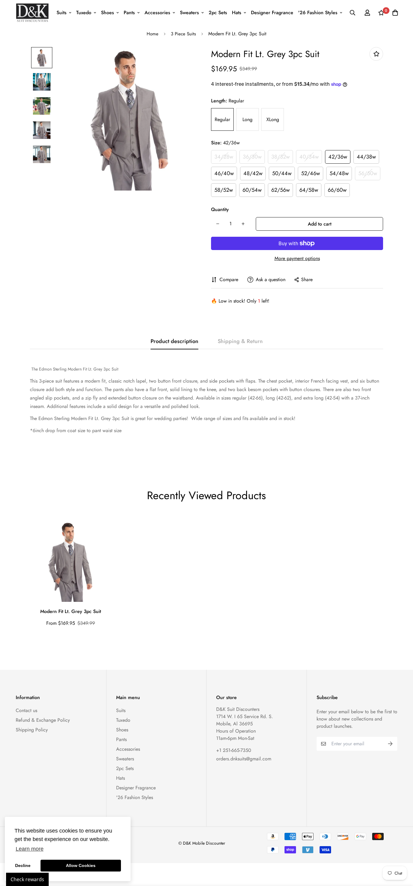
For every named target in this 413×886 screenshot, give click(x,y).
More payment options (297, 258)
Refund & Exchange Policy (43, 720)
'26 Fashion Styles (317, 12)
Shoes (107, 12)
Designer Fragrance (272, 12)
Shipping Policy (32, 729)
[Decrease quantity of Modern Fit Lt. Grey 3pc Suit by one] (217, 224)
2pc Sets (218, 12)
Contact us (26, 710)
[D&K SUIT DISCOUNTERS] (32, 12)
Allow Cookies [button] (81, 865)
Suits (62, 12)
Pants (129, 12)
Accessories (157, 12)
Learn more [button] (30, 849)
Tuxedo (83, 12)
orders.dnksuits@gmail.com (243, 758)
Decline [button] (23, 865)
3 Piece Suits (183, 33)
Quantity (220, 209)
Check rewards (27, 879)
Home (152, 33)
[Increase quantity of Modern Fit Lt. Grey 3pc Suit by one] (243, 224)
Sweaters (189, 12)
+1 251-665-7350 (233, 750)
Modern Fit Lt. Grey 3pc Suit (70, 611)
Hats (236, 12)
